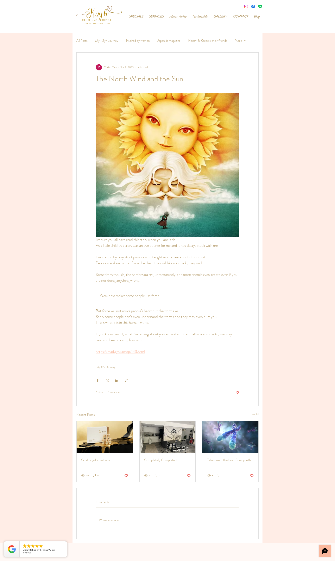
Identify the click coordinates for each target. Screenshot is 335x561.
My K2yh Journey (106, 40)
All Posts (81, 40)
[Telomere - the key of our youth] (230, 437)
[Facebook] (253, 6)
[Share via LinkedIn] (116, 380)
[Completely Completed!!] (168, 437)
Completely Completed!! (161, 459)
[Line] (260, 6)
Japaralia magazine (168, 40)
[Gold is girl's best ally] (105, 437)
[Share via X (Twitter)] (107, 380)
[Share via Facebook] (97, 380)
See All (255, 414)
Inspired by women (138, 40)
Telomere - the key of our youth (229, 459)
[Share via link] (126, 380)
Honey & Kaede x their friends (207, 40)
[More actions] (237, 67)
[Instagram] (246, 6)
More (238, 40)
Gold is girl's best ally (95, 459)
